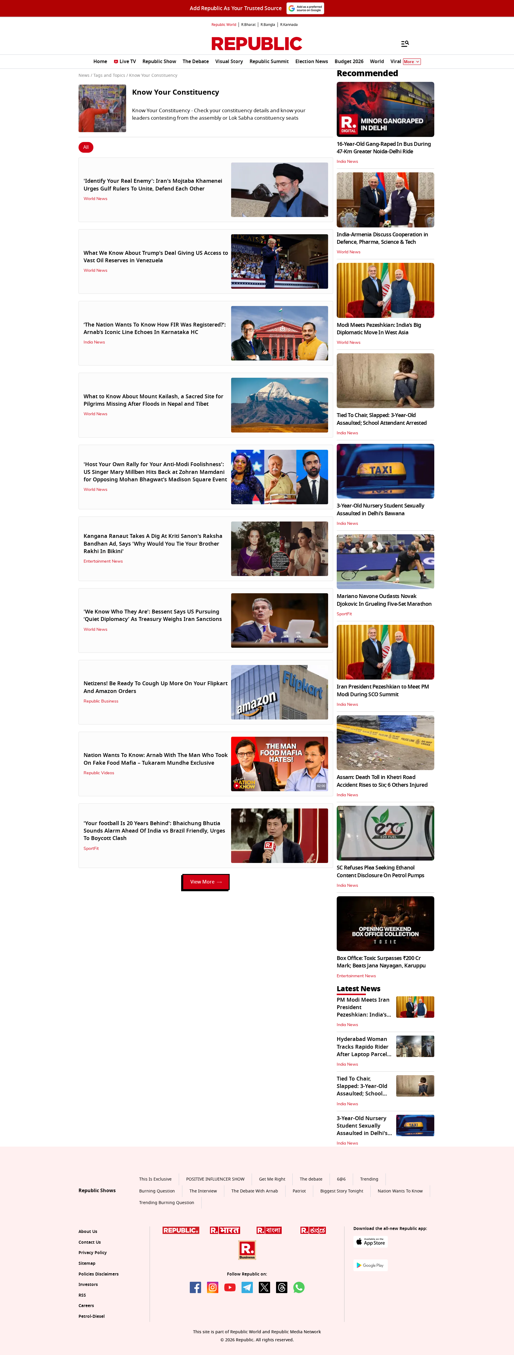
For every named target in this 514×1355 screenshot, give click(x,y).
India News (94, 342)
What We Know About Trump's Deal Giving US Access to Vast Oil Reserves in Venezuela (156, 256)
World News (95, 199)
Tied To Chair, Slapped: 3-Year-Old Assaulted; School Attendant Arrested (382, 419)
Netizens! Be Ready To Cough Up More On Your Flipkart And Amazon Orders (156, 687)
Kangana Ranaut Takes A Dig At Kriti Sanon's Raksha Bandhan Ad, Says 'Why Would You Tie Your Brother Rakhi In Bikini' (153, 543)
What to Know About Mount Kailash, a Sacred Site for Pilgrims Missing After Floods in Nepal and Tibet (153, 400)
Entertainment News (103, 561)
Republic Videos (99, 773)
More (409, 62)
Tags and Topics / (110, 75)
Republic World (223, 24)
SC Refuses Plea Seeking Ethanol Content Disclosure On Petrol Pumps (380, 871)
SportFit (91, 849)
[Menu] (402, 43)
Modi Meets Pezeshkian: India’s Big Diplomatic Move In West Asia (379, 328)
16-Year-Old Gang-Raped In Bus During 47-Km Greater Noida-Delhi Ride (384, 147)
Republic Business (101, 701)
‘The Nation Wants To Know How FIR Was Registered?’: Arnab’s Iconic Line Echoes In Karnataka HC (155, 328)
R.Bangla (268, 24)
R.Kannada (289, 24)
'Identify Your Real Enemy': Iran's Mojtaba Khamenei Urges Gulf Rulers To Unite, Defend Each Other (153, 184)
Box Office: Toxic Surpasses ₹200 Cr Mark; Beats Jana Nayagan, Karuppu (381, 962)
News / (85, 75)
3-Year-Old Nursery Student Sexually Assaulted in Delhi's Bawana (380, 509)
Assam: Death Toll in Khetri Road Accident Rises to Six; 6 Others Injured (382, 781)
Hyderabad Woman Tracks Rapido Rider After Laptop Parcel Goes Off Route (362, 1050)
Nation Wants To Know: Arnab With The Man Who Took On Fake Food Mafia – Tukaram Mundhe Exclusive (156, 759)
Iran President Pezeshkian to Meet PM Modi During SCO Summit (383, 690)
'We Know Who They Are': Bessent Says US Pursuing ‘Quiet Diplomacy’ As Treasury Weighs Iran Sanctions (153, 615)
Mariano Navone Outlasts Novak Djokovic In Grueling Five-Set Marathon (384, 600)
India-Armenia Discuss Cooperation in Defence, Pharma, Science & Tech (382, 238)
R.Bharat (248, 24)
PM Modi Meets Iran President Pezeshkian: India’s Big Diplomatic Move (363, 1011)
